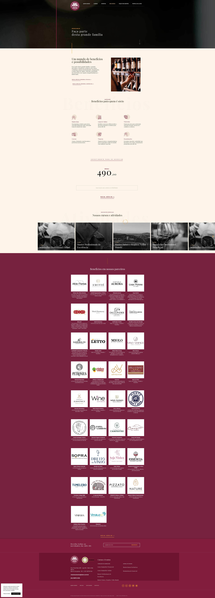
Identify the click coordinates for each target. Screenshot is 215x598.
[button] (103, 3)
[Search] (134, 6)
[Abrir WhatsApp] (212, 595)
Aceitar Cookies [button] (16, 593)
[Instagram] (130, 586)
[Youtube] (133, 586)
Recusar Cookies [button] (7, 593)
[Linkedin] (126, 586)
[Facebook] (123, 586)
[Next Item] (213, 236)
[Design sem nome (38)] (136, 586)
